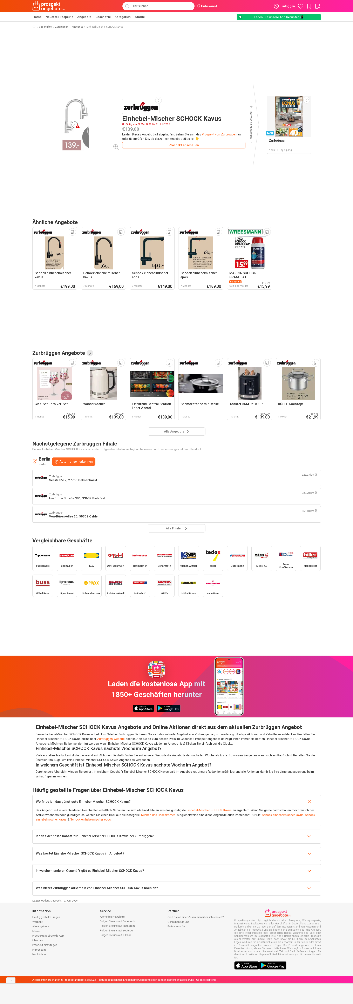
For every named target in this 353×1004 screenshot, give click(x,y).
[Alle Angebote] (90, 353)
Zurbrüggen (61, 26)
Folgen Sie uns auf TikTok (115, 935)
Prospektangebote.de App (48, 935)
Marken (36, 931)
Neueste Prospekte (59, 17)
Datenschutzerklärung (181, 979)
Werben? (37, 921)
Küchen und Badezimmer (158, 815)
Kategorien (123, 17)
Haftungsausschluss (110, 979)
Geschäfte (103, 17)
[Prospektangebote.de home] (48, 6)
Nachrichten (39, 954)
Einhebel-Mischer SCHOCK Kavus (209, 810)
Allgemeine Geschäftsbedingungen (145, 979)
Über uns (37, 940)
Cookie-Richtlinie (206, 979)
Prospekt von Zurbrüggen (219, 134)
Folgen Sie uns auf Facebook (117, 921)
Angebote (84, 17)
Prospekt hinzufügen (44, 944)
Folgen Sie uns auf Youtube (116, 930)
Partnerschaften (177, 926)
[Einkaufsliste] (317, 6)
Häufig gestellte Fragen (46, 917)
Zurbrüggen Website (111, 739)
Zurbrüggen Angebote (58, 353)
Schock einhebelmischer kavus (283, 815)
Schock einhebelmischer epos (90, 819)
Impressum (39, 949)
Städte (140, 17)
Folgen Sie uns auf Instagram (117, 925)
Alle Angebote (40, 926)
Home (37, 17)
